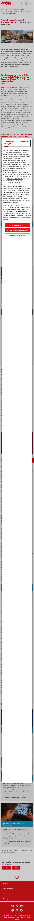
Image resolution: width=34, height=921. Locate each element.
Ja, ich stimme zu (17, 225)
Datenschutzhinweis (15, 200)
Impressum (16, 202)
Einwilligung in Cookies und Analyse (16, 142)
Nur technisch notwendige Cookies (17, 230)
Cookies (11, 194)
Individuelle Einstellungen (15, 178)
